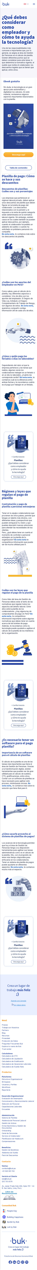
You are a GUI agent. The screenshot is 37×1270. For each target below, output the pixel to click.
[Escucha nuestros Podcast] (26, 1262)
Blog (3, 1033)
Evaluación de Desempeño (12, 1098)
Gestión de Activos (9, 1123)
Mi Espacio (6, 1082)
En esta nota (8, 234)
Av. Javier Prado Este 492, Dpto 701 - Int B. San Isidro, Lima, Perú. (18, 1187)
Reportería (6, 1090)
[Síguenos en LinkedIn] (14, 1262)
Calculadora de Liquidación (12, 1059)
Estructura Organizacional (12, 1079)
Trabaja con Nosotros (10, 1028)
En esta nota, (27, 306)
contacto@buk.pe (9, 1168)
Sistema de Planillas (9, 1118)
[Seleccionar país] (26, 4)
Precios (5, 1025)
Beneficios (6, 1147)
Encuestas (6, 1109)
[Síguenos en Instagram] (22, 1262)
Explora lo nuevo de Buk (11, 1046)
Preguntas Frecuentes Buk (12, 1044)
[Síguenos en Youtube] (18, 1262)
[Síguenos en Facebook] (10, 1262)
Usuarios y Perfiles (9, 1085)
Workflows (6, 1087)
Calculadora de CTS (9, 1056)
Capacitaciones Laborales (12, 1107)
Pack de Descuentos (10, 1155)
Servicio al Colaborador (11, 1136)
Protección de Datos (10, 1041)
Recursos (5, 1036)
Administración (8, 1115)
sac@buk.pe (6, 1179)
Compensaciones (8, 1141)
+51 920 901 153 (8, 1171)
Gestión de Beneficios (10, 1150)
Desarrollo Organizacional (12, 1096)
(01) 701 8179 (7, 1181)
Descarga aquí (18, 154)
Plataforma (6, 1076)
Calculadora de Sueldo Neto (13, 1067)
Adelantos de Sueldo (10, 1153)
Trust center (7, 1049)
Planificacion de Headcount (12, 1139)
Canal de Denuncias (9, 1133)
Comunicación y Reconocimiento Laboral (18, 1101)
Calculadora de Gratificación (13, 1061)
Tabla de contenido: (19, 167)
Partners (5, 1030)
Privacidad (6, 1038)
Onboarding (6, 1131)
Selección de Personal (10, 1104)
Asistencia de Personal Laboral (14, 1120)
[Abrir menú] (34, 4)
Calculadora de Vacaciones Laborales (16, 1064)
